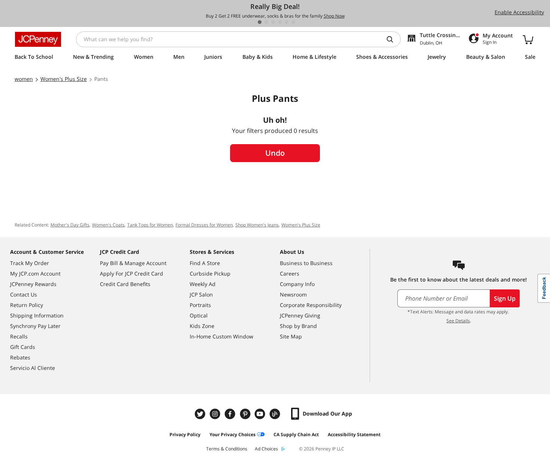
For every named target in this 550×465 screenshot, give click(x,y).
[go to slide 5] (286, 22)
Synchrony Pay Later (35, 325)
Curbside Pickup (210, 273)
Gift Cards (22, 346)
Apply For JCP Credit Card (131, 273)
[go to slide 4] (280, 22)
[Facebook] (230, 413)
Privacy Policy (185, 434)
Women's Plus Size (300, 225)
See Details (458, 320)
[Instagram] (215, 413)
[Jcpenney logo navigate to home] (38, 39)
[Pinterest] (245, 413)
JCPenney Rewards (33, 284)
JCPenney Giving (300, 315)
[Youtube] (260, 413)
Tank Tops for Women (150, 225)
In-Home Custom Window (221, 336)
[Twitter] (200, 413)
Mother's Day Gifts (70, 225)
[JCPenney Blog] (275, 413)
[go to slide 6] (293, 22)
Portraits (200, 305)
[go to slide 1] (260, 22)
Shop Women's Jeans (257, 225)
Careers (289, 273)
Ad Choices (266, 449)
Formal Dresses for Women (204, 225)
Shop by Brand (298, 325)
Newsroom (293, 294)
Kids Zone (202, 325)
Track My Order (29, 263)
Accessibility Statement (354, 434)
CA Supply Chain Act (296, 434)
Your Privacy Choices (233, 434)
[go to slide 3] (273, 22)
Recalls (19, 336)
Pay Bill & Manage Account (133, 263)
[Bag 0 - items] (527, 39)
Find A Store (205, 263)
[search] (392, 39)
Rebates (20, 357)
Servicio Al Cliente (32, 367)
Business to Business (306, 263)
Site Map (291, 336)
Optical (199, 315)
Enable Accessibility (519, 12)
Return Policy (26, 305)
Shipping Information (37, 315)
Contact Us (23, 294)
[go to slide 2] (266, 22)
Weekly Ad (203, 284)
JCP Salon (201, 294)
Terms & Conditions (226, 449)
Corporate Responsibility (311, 305)
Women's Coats (108, 225)
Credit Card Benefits (125, 284)
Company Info (297, 284)
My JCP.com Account (35, 273)
